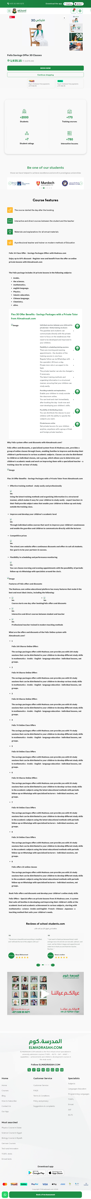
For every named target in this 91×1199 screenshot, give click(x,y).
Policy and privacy (40, 1101)
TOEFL (71, 1099)
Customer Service (40, 1085)
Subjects (71, 1084)
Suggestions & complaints (44, 1106)
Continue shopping (45, 75)
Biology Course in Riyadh (12, 1138)
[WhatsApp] (5, 1194)
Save (10, 17)
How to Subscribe (9, 1101)
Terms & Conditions (41, 1096)
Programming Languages (78, 1094)
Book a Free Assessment (45, 1194)
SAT (69, 1110)
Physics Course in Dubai (11, 1128)
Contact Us (6, 1106)
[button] (81, 183)
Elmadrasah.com (47, 1189)
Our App (5, 1112)
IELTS (70, 1115)
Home (4, 1085)
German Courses (9, 1143)
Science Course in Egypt (12, 1133)
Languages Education (77, 1089)
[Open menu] (9, 11)
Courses (5, 1091)
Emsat (70, 1104)
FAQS (35, 1091)
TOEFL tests (7, 1154)
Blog (3, 1096)
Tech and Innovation (10, 1149)
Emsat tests (7, 1159)
